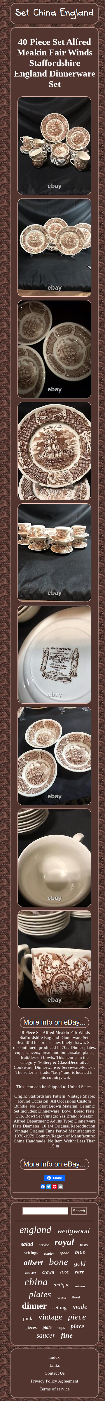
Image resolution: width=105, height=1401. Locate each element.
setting (59, 1307)
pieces (31, 1327)
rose (64, 1271)
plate (47, 1327)
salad (27, 1244)
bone (58, 1261)
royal (64, 1242)
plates (40, 1294)
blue (80, 1252)
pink (27, 1318)
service (44, 1245)
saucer (45, 1335)
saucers (30, 1273)
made (79, 1306)
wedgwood (73, 1231)
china (36, 1282)
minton (80, 1286)
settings (31, 1252)
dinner (34, 1305)
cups (61, 1327)
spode (64, 1253)
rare (79, 1272)
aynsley (49, 1253)
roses (84, 1245)
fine (67, 1335)
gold (79, 1263)
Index (54, 1357)
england (35, 1229)
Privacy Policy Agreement (54, 1381)
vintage (50, 1316)
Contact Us (55, 1373)
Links (55, 1365)
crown (48, 1272)
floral (76, 1297)
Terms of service (55, 1389)
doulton (61, 1298)
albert (33, 1262)
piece (77, 1316)
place (77, 1326)
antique (61, 1285)
